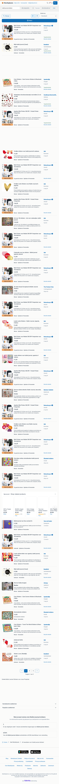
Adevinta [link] (35, 765)
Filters (30, 20)
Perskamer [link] (28, 765)
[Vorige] (22, 671)
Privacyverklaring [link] (18, 761)
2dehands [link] (43, 765)
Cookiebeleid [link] (29, 761)
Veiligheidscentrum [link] (32, 3)
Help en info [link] (17, 3)
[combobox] (11, 8)
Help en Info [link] (40, 758)
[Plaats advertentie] (55, 3)
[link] (7, 3)
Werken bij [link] (19, 765)
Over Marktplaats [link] (9, 765)
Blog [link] (7, 758)
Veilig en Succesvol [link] (29, 758)
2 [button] (29, 671)
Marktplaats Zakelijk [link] (16, 758)
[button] (50, 3)
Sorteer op (42, 13)
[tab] (33, 16)
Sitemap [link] (29, 768)
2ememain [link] (51, 765)
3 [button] (33, 671)
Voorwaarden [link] (24, 3)
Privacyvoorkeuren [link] (40, 761)
